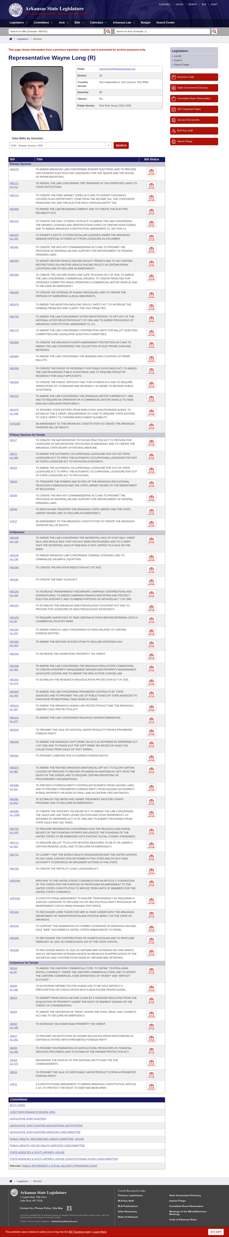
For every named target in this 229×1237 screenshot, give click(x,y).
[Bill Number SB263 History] (152, 1026)
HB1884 (14, 356)
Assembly (165, 4)
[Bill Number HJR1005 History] (152, 426)
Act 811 (14, 789)
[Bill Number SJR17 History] (152, 524)
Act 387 (14, 709)
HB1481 (14, 247)
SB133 (13, 968)
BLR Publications (128, 1206)
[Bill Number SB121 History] (152, 456)
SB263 (13, 1024)
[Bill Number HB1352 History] (152, 632)
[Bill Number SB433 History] (152, 1062)
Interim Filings (177, 1200)
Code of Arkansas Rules (183, 1219)
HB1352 (14, 629)
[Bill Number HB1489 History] (152, 644)
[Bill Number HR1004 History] (152, 914)
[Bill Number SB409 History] (152, 1050)
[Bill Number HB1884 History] (152, 359)
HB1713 (14, 842)
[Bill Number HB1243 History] (152, 594)
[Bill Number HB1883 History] (152, 345)
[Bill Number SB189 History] (152, 988)
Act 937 (14, 633)
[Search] (108, 31)
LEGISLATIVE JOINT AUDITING (28, 1118)
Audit (214, 4)
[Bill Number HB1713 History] (152, 845)
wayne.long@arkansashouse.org (117, 68)
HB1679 (14, 767)
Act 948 (14, 413)
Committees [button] (41, 22)
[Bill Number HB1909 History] (152, 384)
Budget (145, 22)
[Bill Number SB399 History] (152, 498)
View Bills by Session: (28, 138)
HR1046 (14, 938)
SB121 (13, 453)
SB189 (13, 985)
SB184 (13, 481)
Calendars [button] (96, 22)
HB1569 (14, 274)
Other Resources (127, 1211)
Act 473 (14, 683)
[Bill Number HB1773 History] (152, 333)
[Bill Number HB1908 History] (152, 371)
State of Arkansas (128, 1217)
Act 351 (14, 1039)
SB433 (13, 1060)
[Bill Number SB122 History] (152, 470)
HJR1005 (15, 423)
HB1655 (14, 292)
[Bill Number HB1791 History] (152, 857)
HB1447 (14, 235)
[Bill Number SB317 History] (152, 1038)
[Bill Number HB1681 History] (152, 801)
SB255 (13, 1011)
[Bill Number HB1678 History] (152, 307)
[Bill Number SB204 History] (152, 1000)
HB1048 (14, 537)
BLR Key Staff (126, 1200)
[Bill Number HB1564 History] (152, 263)
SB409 (13, 1048)
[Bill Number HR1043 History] (152, 928)
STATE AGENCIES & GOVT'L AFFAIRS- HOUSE (37, 1152)
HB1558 (14, 665)
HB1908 (14, 368)
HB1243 (14, 591)
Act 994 (14, 595)
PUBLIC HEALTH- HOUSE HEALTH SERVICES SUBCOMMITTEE (47, 1145)
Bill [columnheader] (12, 159)
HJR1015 (15, 898)
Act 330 (14, 1027)
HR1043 (14, 926)
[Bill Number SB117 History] (152, 442)
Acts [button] (62, 22)
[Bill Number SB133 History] (152, 971)
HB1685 (14, 811)
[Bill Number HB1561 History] (152, 682)
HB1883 (14, 342)
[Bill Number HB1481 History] (152, 249)
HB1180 (14, 579)
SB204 (13, 998)
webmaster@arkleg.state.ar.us (64, 1221)
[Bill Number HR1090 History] (152, 952)
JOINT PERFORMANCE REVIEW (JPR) (32, 1112)
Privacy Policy (43, 1208)
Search (121, 145)
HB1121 (14, 183)
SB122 (13, 467)
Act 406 (14, 1051)
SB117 (13, 440)
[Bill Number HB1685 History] (152, 814)
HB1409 (14, 209)
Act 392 (14, 669)
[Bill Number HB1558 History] (152, 668)
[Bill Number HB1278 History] (152, 620)
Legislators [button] (17, 22)
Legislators (22, 39)
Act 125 (14, 541)
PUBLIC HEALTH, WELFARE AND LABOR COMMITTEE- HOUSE (47, 1139)
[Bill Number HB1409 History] (152, 211)
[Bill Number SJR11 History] (152, 1086)
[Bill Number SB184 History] (152, 484)
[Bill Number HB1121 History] (152, 185)
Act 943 (14, 695)
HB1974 (14, 409)
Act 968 (14, 457)
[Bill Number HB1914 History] (152, 398)
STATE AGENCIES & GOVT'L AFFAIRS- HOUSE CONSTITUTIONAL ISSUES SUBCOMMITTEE (64, 1159)
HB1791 (14, 854)
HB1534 (14, 653)
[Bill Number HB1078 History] (152, 172)
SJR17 (13, 521)
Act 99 (13, 621)
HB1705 (14, 828)
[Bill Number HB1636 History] (152, 744)
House (179, 4)
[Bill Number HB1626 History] (152, 732)
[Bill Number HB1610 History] (152, 708)
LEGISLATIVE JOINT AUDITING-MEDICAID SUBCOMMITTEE (45, 1132)
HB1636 (14, 741)
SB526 (13, 1072)
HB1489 (14, 641)
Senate (192, 4)
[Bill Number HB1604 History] (152, 694)
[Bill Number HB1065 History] (152, 570)
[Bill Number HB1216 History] (152, 198)
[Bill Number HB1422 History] (152, 223)
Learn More (99, 1231)
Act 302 (14, 645)
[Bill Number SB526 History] (152, 1074)
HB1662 (14, 755)
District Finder (181, 64)
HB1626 (14, 729)
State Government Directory (185, 1195)
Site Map (58, 1208)
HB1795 (14, 868)
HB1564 (14, 260)
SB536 (13, 509)
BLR (204, 4)
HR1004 (14, 912)
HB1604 (14, 691)
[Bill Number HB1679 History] (152, 770)
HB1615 (14, 717)
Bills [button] (77, 22)
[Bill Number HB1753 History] (152, 319)
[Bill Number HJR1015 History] (152, 901)
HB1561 (14, 679)
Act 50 (13, 972)
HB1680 (14, 785)
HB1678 (14, 304)
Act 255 (14, 238)
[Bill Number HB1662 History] (152, 758)
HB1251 (14, 605)
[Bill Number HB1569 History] (152, 277)
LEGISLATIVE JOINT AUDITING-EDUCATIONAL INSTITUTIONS (46, 1125)
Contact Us (26, 1208)
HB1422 (14, 221)
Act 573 (14, 1063)
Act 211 (14, 186)
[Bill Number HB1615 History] (152, 720)
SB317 (13, 1036)
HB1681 (14, 799)
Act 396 (14, 989)
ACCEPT (216, 1231)
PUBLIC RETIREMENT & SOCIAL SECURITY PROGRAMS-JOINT (59, 1165)
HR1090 (14, 950)
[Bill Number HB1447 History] (152, 237)
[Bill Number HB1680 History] (152, 788)
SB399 (13, 495)
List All (177, 56)
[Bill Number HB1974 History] (152, 412)
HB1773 (14, 330)
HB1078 (14, 169)
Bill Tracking (76, 1231)
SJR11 (13, 1084)
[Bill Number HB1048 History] (152, 540)
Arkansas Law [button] (122, 22)
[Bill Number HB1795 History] (152, 871)
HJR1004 (15, 880)
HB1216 (14, 195)
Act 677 (14, 721)
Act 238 (14, 559)
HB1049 (14, 555)
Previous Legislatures (130, 1195)
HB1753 (14, 316)
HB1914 (14, 396)
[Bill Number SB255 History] (152, 1014)
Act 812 (14, 802)
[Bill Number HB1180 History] (152, 582)
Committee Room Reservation (186, 1206)
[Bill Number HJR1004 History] (152, 883)
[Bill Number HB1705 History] (152, 831)
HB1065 (14, 567)
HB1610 (14, 705)
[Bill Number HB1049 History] (152, 558)
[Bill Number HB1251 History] (152, 608)
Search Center (165, 22)
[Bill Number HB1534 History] (152, 656)
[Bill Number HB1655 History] (152, 295)
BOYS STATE (17, 1105)
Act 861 (14, 771)
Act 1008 (14, 815)
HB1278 (14, 617)
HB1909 (14, 382)
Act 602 (14, 846)
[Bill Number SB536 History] (152, 511)
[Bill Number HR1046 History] (152, 940)
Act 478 (14, 832)
